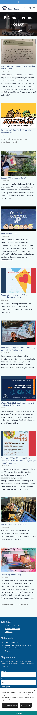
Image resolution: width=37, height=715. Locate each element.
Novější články (7, 604)
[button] (25, 8)
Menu (34, 8)
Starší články (21, 604)
